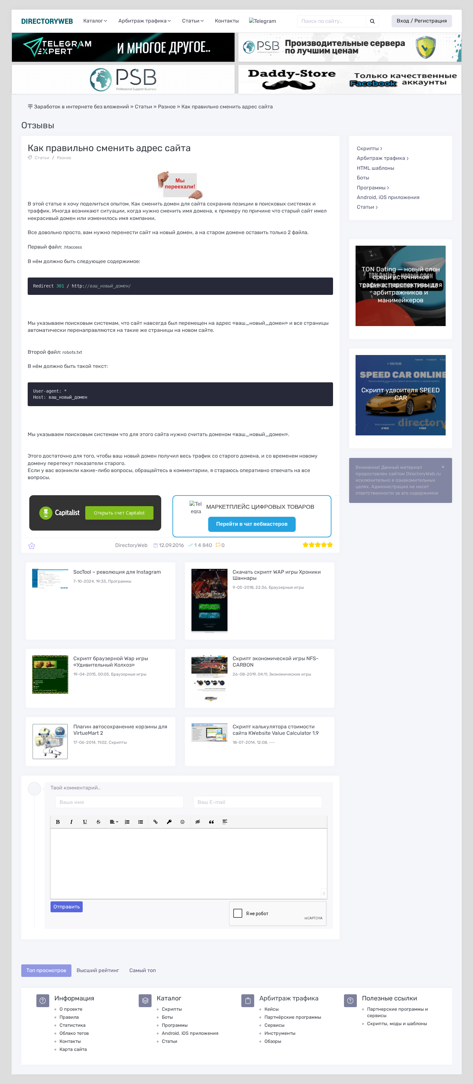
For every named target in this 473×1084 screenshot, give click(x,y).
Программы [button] (371, 188)
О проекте (71, 1009)
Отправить (66, 907)
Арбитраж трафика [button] (142, 21)
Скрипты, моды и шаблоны (397, 1023)
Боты (363, 178)
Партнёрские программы (292, 1017)
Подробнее (400, 286)
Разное (64, 157)
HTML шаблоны (375, 168)
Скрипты (172, 1009)
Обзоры (272, 1041)
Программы (175, 1025)
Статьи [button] (190, 21)
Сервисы (274, 1025)
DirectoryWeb (131, 545)
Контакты (227, 21)
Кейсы (271, 1009)
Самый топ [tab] (142, 970)
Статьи (42, 157)
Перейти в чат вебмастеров (252, 524)
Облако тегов (74, 1033)
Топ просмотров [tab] (46, 970)
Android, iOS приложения (388, 197)
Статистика (73, 1025)
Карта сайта (73, 1049)
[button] (58, 822)
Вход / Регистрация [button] (422, 21)
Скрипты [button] (368, 148)
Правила (69, 1017)
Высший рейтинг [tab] (98, 970)
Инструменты (279, 1033)
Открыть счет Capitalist (119, 513)
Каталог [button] (93, 21)
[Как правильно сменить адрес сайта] (32, 545)
